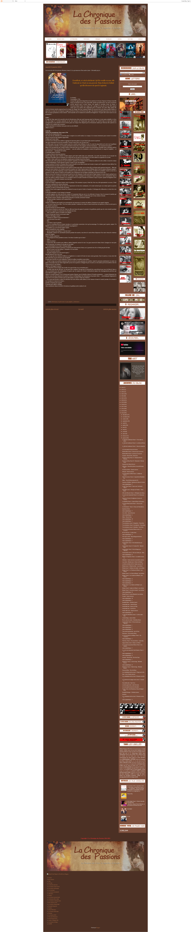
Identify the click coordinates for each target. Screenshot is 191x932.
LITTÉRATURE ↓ (74, 39)
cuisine (140, 765)
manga (121, 771)
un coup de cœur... (139, 774)
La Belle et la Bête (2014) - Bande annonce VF (132, 564)
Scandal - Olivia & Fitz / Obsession (130, 455)
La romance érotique (53, 922)
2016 (122, 408)
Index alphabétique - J (127, 625)
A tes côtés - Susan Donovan (128, 513)
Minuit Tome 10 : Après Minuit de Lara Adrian (132, 594)
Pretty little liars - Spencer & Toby (129, 606)
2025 (122, 389)
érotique (132, 777)
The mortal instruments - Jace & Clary (130, 631)
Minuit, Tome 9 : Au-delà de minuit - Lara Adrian (133, 590)
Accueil (80, 309)
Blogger (98, 927)
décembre (125, 414)
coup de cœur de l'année (129, 765)
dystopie (127, 766)
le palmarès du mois (130, 768)
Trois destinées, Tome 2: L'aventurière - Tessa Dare (133, 525)
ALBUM (50, 923)
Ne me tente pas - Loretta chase (129, 532)
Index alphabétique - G (127, 638)
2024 (122, 391)
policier (133, 771)
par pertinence (125, 74)
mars (124, 433)
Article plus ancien (109, 309)
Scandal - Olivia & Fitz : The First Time (131, 657)
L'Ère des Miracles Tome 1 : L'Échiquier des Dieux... (133, 493)
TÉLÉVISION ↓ (86, 39)
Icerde (128, 816)
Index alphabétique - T (127, 538)
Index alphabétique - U (127, 534)
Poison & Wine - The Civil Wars (129, 670)
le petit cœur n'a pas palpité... (65, 301)
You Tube (50, 883)
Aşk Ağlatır (129, 808)
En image (129, 751)
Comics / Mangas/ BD (53, 920)
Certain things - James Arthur (128, 617)
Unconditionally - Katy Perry (128, 682)
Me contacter (51, 879)
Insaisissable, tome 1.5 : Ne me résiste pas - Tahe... (133, 552)
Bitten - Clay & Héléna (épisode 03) (130, 480)
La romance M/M (52, 915)
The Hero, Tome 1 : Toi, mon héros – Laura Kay (132, 640)
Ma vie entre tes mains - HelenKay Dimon (131, 620)
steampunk (133, 772)
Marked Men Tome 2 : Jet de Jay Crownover (132, 453)
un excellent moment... (130, 775)
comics (132, 764)
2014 (122, 412)
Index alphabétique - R (127, 554)
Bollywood (132, 748)
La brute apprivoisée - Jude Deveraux (130, 685)
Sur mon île (140, 761)
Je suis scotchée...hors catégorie (135, 754)
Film (124, 753)
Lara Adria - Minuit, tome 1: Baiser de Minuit (132, 562)
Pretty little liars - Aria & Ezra (129, 608)
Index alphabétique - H (127, 629)
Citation (139, 750)
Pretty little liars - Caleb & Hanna (129, 604)
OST (133, 761)
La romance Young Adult (53, 904)
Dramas (50, 908)
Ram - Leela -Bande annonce (128, 674)
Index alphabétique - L (127, 600)
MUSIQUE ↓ (98, 39)
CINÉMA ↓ (120, 39)
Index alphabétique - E (127, 653)
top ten (142, 772)
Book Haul (138, 748)
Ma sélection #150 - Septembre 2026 (135, 785)
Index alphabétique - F (127, 648)
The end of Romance (53, 916)
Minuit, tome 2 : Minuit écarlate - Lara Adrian (132, 566)
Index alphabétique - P (127, 580)
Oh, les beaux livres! (52, 918)
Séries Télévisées (52, 909)
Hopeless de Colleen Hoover (128, 464)
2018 (122, 404)
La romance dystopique (53, 888)
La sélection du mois (53, 884)
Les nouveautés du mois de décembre (130, 687)
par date (132, 74)
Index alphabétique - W (127, 519)
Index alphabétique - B (127, 664)
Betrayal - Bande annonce (128, 471)
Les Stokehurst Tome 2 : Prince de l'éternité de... (133, 506)
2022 (122, 395)
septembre (125, 421)
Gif (128, 753)
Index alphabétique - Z (127, 484)
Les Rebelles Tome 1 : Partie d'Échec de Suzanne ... (133, 501)
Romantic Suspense (52, 906)
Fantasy (143, 751)
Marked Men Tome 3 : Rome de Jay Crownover (132, 451)
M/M (137, 759)
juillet (124, 425)
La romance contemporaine (54, 900)
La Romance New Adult (53, 899)
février (124, 435)
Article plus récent (52, 309)
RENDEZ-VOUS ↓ (61, 39)
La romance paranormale (54, 897)
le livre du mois (134, 766)
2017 (122, 406)
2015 (122, 410)
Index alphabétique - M (127, 598)
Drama (121, 751)
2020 (122, 400)
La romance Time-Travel (54, 886)
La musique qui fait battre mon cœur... (130, 756)
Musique (143, 759)
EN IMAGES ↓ (109, 39)
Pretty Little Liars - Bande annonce (130, 610)
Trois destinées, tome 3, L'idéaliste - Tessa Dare (132, 527)
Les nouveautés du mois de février (130, 449)
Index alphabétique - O (127, 582)
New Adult (125, 761)
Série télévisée (124, 762)
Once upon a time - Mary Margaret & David (132, 536)
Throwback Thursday (136, 762)
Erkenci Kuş (130, 793)
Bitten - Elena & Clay (127, 517)
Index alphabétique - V (127, 521)
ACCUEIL (50, 39)
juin (124, 427)
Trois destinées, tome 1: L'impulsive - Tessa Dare (133, 523)
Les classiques (51, 890)
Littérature (76, 301)
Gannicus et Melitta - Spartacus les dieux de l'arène (133, 482)
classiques (127, 764)
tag (138, 772)
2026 (122, 387)
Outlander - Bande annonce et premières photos (133, 559)
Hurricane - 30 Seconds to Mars (129, 633)
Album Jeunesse (123, 748)
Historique (54, 301)
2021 (122, 398)
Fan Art (136, 751)
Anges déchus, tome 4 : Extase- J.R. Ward (131, 642)
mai (124, 429)
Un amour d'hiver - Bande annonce (130, 469)
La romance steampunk (53, 892)
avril (124, 431)
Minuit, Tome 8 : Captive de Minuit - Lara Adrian (133, 588)
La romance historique (53, 911)
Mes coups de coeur (52, 902)
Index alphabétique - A (127, 699)
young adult (123, 777)
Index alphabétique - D (127, 655)
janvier (124, 437)
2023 (122, 393)
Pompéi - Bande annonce (128, 596)
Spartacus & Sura (126, 508)
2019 (122, 402)
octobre (124, 418)
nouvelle (127, 771)
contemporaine (141, 764)
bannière (124, 694)
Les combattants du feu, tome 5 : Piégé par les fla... (133, 672)
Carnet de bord (131, 750)
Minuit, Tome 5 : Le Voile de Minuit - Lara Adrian (133, 573)
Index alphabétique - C (127, 659)
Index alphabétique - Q (127, 578)
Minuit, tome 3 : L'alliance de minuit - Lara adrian (133, 568)
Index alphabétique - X (127, 515)
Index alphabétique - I (127, 627)
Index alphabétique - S (127, 540)
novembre (125, 416)
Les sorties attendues (140, 757)
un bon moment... (125, 774)
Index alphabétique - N (127, 592)
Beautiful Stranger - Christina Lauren (130, 692)
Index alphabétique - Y (127, 510)
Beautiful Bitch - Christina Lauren (129, 602)
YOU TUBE (130, 39)
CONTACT (140, 39)
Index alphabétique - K (127, 612)
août (124, 423)
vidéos (142, 775)
